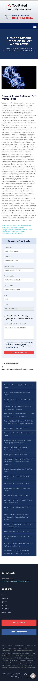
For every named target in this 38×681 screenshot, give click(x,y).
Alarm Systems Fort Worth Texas (16, 454)
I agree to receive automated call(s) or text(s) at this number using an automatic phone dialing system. (20, 345)
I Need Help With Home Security (17, 316)
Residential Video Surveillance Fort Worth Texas (18, 386)
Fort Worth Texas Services (21, 48)
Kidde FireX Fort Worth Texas (13, 231)
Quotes (4, 602)
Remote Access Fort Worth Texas (16, 428)
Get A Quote (19, 622)
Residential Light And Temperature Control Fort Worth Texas (16, 448)
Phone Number (9, 276)
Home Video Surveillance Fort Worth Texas (17, 489)
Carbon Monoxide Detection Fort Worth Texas (18, 537)
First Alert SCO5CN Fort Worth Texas (16, 226)
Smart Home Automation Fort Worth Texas (17, 393)
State (6, 305)
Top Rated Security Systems (21, 674)
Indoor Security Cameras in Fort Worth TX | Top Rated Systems (18, 525)
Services (4, 605)
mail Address (9, 266)
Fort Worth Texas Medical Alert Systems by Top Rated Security (18, 544)
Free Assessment (19, 631)
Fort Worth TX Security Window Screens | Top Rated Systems (19, 501)
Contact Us (6, 609)
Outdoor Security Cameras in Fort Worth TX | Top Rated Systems (18, 407)
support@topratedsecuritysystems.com (18, 369)
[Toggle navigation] (34, 26)
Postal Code (8, 286)
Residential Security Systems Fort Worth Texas (18, 470)
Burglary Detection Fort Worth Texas (17, 495)
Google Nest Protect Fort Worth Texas (17, 229)
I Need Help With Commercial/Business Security (19, 319)
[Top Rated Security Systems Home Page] (19, 7)
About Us (5, 598)
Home (8, 48)
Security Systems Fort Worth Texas (16, 483)
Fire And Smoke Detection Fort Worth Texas (17, 477)
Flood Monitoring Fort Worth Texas (16, 531)
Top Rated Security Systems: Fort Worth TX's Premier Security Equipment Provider (19, 422)
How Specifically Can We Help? (15, 324)
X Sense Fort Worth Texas (12, 233)
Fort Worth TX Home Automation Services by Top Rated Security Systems (19, 415)
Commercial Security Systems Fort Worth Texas (18, 400)
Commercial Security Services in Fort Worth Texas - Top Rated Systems (16, 552)
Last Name (8, 257)
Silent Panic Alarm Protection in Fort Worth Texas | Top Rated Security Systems (16, 517)
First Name (8, 247)
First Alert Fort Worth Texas (13, 228)
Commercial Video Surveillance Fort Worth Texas (18, 434)
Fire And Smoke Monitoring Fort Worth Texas (17, 508)
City (5, 295)
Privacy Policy (6, 612)
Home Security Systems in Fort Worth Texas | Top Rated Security (17, 441)
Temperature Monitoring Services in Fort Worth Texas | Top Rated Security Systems (18, 461)
